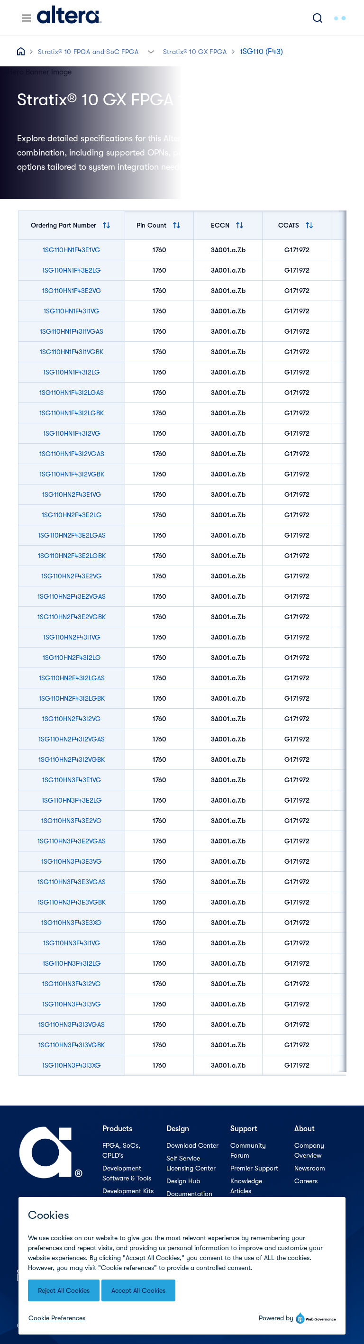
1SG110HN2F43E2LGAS (72, 535)
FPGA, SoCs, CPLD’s (121, 1150)
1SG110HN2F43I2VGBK (71, 759)
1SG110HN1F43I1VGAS (71, 331)
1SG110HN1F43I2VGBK (71, 474)
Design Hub (183, 1181)
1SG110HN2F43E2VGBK (71, 617)
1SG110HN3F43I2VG (71, 983)
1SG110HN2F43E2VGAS (71, 596)
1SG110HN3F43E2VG (71, 820)
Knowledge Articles (246, 1186)
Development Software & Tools (126, 1173)
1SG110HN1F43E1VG (71, 250)
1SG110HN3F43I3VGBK (71, 1045)
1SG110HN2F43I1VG (71, 637)
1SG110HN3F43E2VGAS (71, 841)
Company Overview (309, 1150)
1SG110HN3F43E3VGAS (71, 882)
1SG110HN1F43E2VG (71, 290)
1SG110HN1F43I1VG (72, 311)
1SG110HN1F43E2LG (71, 270)
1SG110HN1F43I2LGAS (71, 392)
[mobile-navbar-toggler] (26, 18)
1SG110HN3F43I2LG (72, 963)
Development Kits (128, 1191)
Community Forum (248, 1150)
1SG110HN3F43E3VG (71, 861)
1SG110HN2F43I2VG (71, 718)
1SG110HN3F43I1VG (71, 943)
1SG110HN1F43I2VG (71, 433)
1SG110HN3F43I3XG (71, 1065)
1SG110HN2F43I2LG (72, 657)
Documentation (189, 1194)
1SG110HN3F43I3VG (71, 1004)
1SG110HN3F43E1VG (71, 780)
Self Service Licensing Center (191, 1163)
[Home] (69, 18)
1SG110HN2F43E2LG (72, 515)
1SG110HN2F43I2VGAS (71, 739)
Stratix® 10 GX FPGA (195, 51)
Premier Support (254, 1168)
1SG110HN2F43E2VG (71, 576)
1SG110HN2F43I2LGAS (72, 678)
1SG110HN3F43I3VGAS (71, 1024)
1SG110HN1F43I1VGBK (71, 352)
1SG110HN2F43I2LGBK (72, 698)
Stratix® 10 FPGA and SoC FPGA (88, 51)
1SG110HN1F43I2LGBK (71, 413)
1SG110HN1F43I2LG (71, 372)
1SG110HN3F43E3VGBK (71, 902)
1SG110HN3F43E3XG (71, 922)
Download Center (192, 1145)
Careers (306, 1181)
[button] (151, 51)
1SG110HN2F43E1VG (71, 494)
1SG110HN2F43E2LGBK (72, 555)
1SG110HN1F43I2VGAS (71, 453)
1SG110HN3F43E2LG (72, 800)
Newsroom (309, 1168)
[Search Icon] (317, 18)
